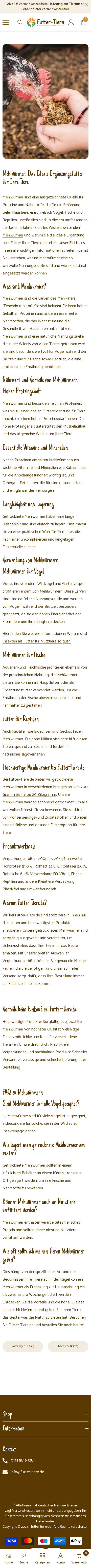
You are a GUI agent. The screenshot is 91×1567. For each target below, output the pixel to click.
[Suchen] (20, 22)
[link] (45, 101)
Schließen (86, 5)
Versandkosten (23, 1511)
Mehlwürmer (13, 235)
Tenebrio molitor (17, 306)
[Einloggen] (71, 22)
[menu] (6, 22)
